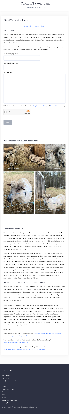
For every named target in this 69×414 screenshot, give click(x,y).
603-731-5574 (6, 376)
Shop (4, 386)
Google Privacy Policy (40, 106)
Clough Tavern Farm (36, 3)
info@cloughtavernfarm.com (11, 381)
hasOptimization (31, 407)
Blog (3, 395)
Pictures (36, 26)
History (43, 26)
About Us (5, 397)
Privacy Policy (6, 403)
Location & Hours (8, 389)
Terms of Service (55, 106)
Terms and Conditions (9, 400)
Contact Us (5, 392)
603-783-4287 (6, 378)
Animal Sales (28, 26)
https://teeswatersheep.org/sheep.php (16, 343)
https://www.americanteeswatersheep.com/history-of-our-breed (24, 350)
